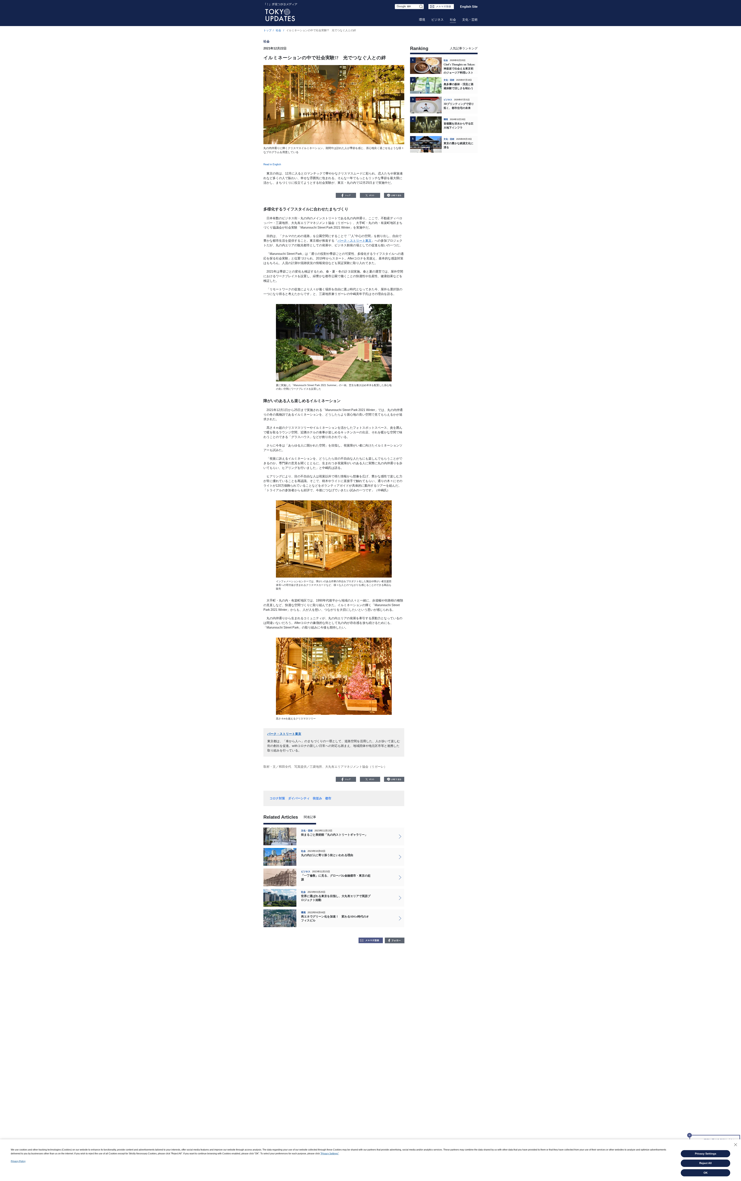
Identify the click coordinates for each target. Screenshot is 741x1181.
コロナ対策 (277, 798)
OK (706, 1172)
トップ (267, 30)
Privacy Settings (705, 1153)
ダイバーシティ (299, 798)
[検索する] (421, 6)
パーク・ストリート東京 (354, 240)
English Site (469, 6)
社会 (453, 19)
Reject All (705, 1163)
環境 (422, 19)
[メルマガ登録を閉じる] (689, 1134)
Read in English (272, 164)
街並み (317, 798)
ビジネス (437, 19)
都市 (328, 798)
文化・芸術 (470, 19)
